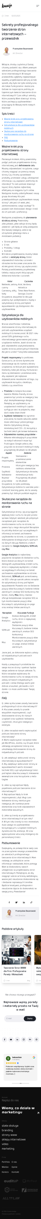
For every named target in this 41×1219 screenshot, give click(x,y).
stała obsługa (10, 1126)
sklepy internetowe (14, 1139)
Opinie (14, 1167)
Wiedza (5, 1167)
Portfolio (6, 1162)
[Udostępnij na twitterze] (16, 902)
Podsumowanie (11, 140)
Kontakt (15, 1172)
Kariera (5, 1172)
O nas (14, 1162)
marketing (8, 1148)
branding (7, 1130)
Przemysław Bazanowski (23, 49)
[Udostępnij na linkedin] (24, 902)
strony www (9, 1135)
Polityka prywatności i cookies (11, 1214)
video (5, 1144)
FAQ (6, 137)
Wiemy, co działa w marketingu (18, 1110)
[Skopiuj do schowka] (31, 902)
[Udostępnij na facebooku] (9, 902)
